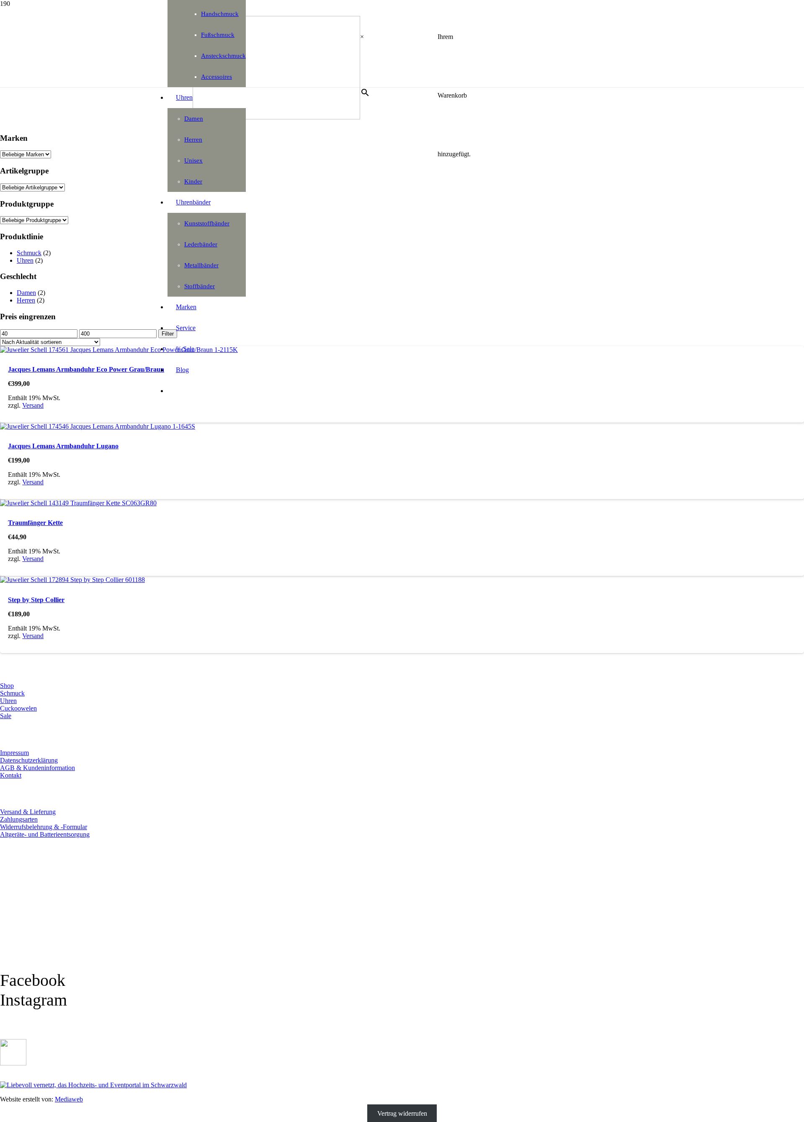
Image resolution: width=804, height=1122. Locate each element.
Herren (26, 300)
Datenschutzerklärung (29, 760)
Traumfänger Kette (35, 522)
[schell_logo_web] (276, 117)
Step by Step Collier (36, 599)
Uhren (25, 260)
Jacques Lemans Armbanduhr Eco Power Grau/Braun (86, 369)
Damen (26, 292)
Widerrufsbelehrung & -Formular (43, 826)
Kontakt (10, 775)
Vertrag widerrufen (402, 1113)
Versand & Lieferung (28, 811)
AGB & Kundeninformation (37, 767)
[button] (20, 1119)
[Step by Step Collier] (72, 579)
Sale (5, 715)
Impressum (14, 752)
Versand (33, 405)
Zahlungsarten (19, 819)
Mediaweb (69, 1099)
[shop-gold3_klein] (13, 1063)
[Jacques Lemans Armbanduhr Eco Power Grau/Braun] (119, 349)
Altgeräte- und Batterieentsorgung (45, 834)
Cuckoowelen (18, 708)
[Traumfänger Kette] (78, 503)
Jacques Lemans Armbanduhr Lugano (63, 446)
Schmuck (29, 252)
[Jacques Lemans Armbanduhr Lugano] (97, 426)
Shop (7, 685)
